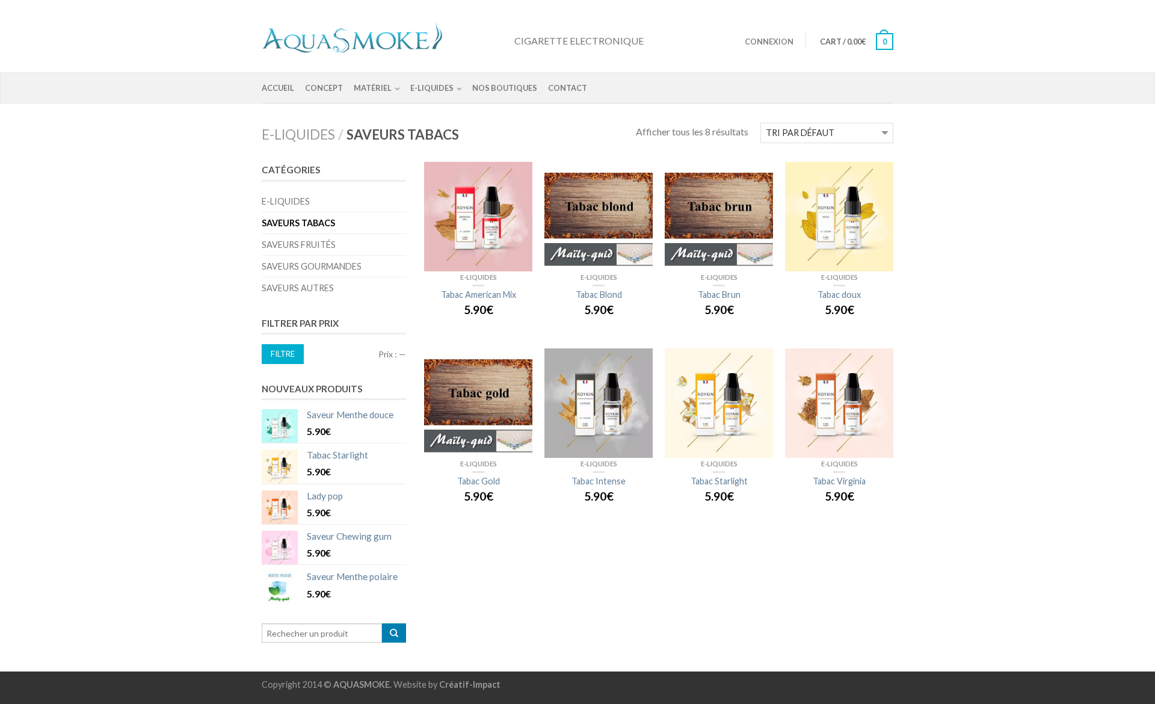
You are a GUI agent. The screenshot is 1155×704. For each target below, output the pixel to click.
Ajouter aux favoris (517, 177)
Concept (324, 88)
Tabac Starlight (337, 454)
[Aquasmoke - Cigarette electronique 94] (382, 35)
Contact (567, 88)
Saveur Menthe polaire (352, 576)
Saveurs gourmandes (312, 266)
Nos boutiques (504, 88)
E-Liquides (432, 88)
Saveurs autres (298, 288)
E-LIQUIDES (298, 134)
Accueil (278, 88)
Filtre (283, 354)
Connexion (769, 41)
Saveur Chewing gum (349, 536)
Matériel (373, 88)
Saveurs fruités (299, 244)
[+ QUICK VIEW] (478, 216)
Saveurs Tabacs (298, 223)
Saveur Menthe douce (350, 414)
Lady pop (325, 495)
